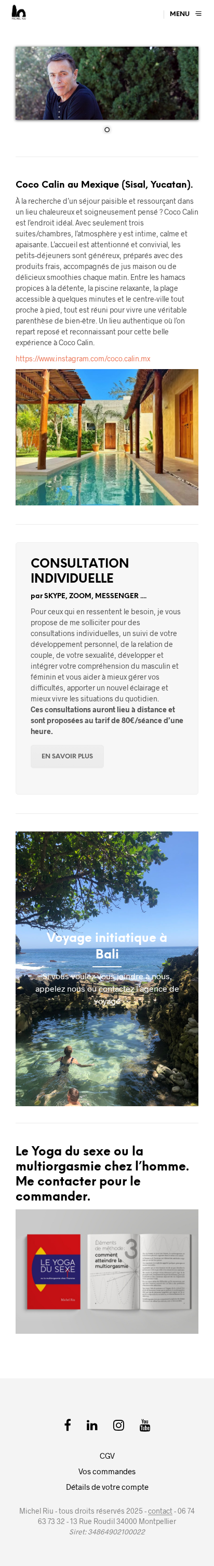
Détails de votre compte (107, 1486)
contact (160, 1511)
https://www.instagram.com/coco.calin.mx (83, 358)
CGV (107, 1455)
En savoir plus (67, 756)
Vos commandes (107, 1471)
